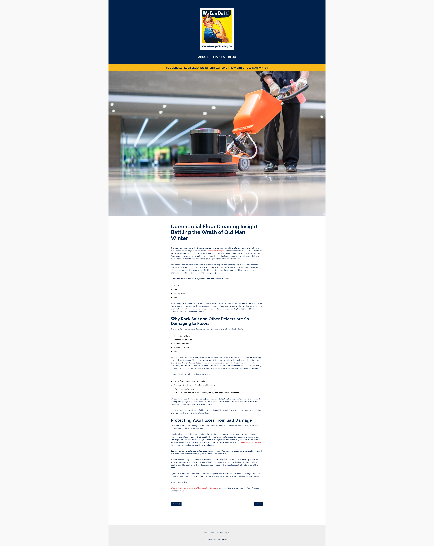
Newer (259, 504)
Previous (176, 504)
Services (218, 57)
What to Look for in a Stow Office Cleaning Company (194, 488)
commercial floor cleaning (249, 442)
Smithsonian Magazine (217, 251)
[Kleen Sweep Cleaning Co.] (217, 29)
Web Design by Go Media (217, 539)
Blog (232, 57)
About (203, 57)
